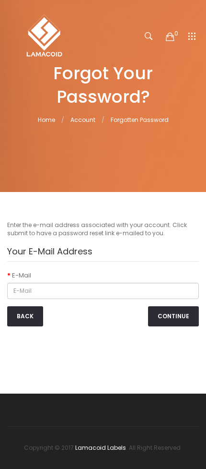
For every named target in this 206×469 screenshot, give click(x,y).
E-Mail (21, 275)
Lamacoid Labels (100, 448)
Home (46, 120)
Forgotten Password (140, 120)
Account (82, 120)
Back (25, 316)
